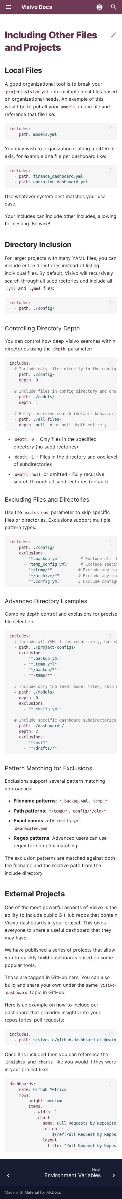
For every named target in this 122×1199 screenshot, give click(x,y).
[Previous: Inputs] (8, 1174)
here (73, 977)
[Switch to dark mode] (99, 7)
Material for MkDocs (43, 1192)
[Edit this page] (113, 35)
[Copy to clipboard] (111, 128)
